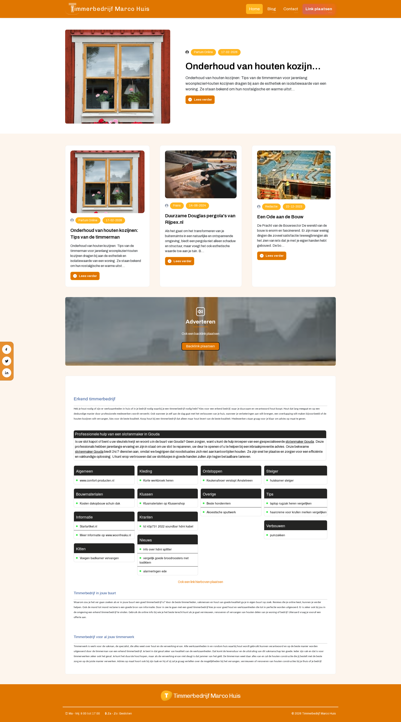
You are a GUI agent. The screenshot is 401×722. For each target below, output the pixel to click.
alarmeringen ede (155, 571)
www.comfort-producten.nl (97, 480)
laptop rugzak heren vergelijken (291, 503)
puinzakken (277, 535)
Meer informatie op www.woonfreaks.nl (105, 535)
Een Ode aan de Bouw (280, 216)
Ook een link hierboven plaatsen (200, 582)
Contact (290, 9)
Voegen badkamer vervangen (99, 558)
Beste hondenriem (219, 503)
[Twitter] (6, 361)
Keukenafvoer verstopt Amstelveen (230, 480)
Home (254, 9)
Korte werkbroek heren (158, 480)
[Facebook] (6, 349)
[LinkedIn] (6, 372)
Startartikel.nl (88, 526)
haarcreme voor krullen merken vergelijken (298, 512)
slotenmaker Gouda (300, 441)
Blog (271, 9)
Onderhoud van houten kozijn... (253, 66)
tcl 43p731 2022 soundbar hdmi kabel (168, 526)
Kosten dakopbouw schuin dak (100, 503)
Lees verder (203, 99)
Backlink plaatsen (200, 346)
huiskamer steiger (282, 480)
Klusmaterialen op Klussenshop (164, 503)
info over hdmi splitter (157, 549)
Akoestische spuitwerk (221, 512)
